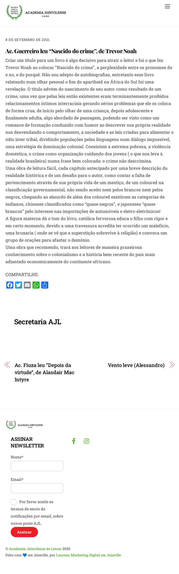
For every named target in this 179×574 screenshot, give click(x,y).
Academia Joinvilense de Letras (35, 548)
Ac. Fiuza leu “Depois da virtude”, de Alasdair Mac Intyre (44, 372)
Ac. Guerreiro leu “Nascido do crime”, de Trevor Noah (70, 51)
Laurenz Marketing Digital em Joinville (88, 555)
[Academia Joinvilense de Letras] (36, 18)
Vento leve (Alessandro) (136, 365)
